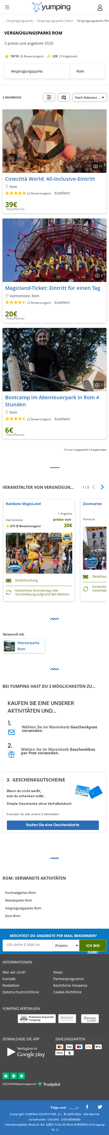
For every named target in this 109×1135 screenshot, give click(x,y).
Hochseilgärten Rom (20, 892)
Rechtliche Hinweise (70, 985)
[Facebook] (87, 1108)
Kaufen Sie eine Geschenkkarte (52, 825)
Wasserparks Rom (18, 900)
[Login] (100, 8)
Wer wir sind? (14, 972)
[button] (100, 487)
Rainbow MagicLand (23, 504)
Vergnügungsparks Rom (23, 908)
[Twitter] (100, 1108)
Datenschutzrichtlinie (21, 992)
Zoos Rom (12, 915)
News (58, 972)
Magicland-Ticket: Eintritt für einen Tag (52, 288)
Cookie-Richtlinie (67, 992)
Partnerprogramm (68, 978)
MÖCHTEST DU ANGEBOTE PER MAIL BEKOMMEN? (53, 935)
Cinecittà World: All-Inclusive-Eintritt (50, 178)
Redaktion (11, 985)
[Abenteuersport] (51, 7)
